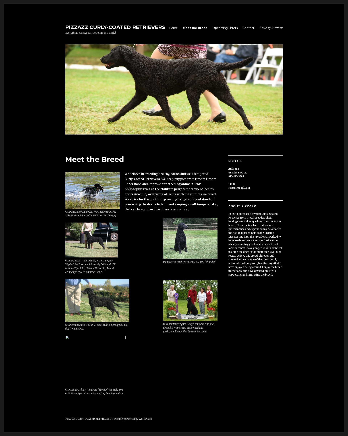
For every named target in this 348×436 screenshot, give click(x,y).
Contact (248, 28)
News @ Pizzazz (271, 28)
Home (173, 28)
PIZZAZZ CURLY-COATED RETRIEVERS (115, 27)
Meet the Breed (195, 28)
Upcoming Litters (225, 28)
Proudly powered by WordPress (133, 418)
